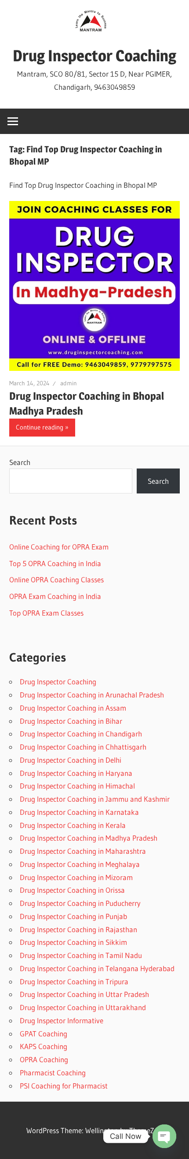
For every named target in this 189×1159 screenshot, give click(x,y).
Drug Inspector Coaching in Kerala (73, 825)
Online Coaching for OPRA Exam (59, 546)
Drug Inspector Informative (61, 1020)
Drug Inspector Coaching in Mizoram (76, 877)
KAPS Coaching (43, 1046)
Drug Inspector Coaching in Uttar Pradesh (84, 994)
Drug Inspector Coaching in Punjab (73, 916)
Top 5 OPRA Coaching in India (55, 563)
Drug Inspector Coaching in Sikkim (73, 942)
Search (19, 462)
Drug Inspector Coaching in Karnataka (79, 812)
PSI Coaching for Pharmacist (64, 1085)
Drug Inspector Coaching (94, 55)
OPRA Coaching (44, 1059)
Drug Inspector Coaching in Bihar (71, 721)
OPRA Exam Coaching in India (55, 596)
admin (68, 383)
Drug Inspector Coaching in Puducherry (80, 903)
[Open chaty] (164, 1136)
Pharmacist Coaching (53, 1072)
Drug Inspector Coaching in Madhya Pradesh (88, 837)
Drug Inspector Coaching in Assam (73, 707)
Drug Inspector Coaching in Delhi (70, 759)
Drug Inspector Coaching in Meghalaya (80, 864)
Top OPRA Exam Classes (46, 612)
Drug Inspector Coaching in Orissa (72, 890)
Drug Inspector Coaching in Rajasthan (78, 929)
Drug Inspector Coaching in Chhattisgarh (83, 746)
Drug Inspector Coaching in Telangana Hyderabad (97, 968)
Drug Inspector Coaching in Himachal (77, 785)
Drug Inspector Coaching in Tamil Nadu (81, 955)
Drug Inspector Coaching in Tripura (74, 981)
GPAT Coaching (43, 1033)
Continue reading (39, 427)
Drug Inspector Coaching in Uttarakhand (83, 1007)
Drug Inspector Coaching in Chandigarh (81, 733)
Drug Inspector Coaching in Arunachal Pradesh (92, 694)
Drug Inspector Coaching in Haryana (76, 773)
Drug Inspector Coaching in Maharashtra (83, 851)
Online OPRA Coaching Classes (56, 579)
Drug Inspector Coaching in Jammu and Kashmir (95, 798)
